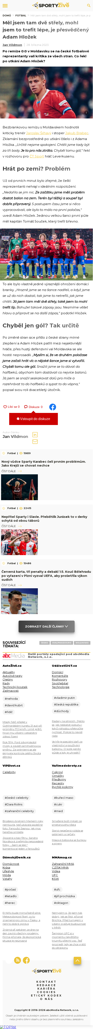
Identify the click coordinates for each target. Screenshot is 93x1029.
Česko (44, 643)
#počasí (10, 889)
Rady (6, 683)
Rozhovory (59, 679)
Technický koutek (15, 687)
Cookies (46, 992)
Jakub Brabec (76, 133)
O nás (46, 999)
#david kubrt (14, 705)
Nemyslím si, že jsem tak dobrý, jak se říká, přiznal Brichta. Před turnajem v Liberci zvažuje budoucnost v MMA (69, 920)
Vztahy (7, 878)
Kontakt (46, 981)
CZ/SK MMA (60, 867)
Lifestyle (8, 871)
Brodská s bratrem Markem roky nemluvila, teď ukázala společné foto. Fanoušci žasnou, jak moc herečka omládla (23, 826)
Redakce (46, 985)
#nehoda (11, 698)
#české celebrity (16, 797)
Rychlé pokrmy (62, 787)
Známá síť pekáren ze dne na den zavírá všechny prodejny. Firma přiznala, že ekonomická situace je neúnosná (22, 935)
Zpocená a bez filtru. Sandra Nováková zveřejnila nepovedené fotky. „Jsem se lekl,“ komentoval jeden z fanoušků (23, 843)
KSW (55, 878)
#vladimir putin (64, 697)
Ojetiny (8, 679)
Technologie (60, 687)
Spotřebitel (60, 683)
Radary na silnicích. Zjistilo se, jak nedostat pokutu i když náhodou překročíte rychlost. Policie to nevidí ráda (68, 728)
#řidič (9, 712)
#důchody (61, 711)
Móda (7, 875)
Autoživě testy (12, 675)
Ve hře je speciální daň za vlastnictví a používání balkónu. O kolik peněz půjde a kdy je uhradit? (67, 747)
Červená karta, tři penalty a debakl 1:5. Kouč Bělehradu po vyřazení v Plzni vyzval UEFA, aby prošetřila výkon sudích (46, 575)
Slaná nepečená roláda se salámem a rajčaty (67, 832)
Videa (56, 871)
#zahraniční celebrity (19, 811)
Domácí (57, 672)
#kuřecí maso (63, 797)
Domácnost (11, 864)
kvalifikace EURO (61, 643)
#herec (10, 902)
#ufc (57, 889)
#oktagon (61, 902)
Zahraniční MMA (63, 864)
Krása (6, 867)
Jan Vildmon (12, 45)
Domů (7, 15)
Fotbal (20, 15)
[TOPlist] (8, 1027)
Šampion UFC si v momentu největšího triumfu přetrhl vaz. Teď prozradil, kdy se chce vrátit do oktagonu (69, 941)
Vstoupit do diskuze (34, 419)
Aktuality (9, 672)
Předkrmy (59, 779)
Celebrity (9, 772)
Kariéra (46, 988)
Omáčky (58, 775)
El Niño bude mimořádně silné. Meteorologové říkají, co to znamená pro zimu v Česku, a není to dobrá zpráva (22, 918)
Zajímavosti (11, 690)
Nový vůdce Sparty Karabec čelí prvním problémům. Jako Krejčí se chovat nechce (44, 463)
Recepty (58, 783)
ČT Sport (37, 156)
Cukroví (57, 772)
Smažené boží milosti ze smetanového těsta (67, 822)
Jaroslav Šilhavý (38, 133)
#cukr (58, 804)
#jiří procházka (64, 896)
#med (58, 811)
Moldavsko (82, 643)
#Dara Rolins (13, 804)
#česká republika (66, 704)
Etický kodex (46, 995)
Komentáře (60, 675)
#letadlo (11, 896)
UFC (55, 875)
